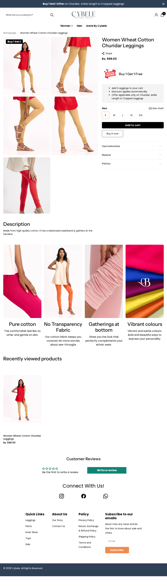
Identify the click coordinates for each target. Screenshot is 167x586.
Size (133, 108)
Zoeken (51, 15)
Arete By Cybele (96, 26)
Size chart (158, 108)
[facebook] (83, 496)
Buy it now (112, 133)
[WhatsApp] (105, 496)
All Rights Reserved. (32, 568)
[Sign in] (156, 15)
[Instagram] (61, 496)
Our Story (57, 520)
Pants (28, 526)
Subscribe (117, 550)
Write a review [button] (107, 470)
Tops (28, 538)
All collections (66, 26)
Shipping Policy (87, 536)
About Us (59, 514)
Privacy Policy (86, 520)
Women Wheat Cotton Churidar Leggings (22, 437)
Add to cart (132, 125)
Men (79, 26)
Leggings (30, 520)
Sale (27, 544)
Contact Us (58, 526)
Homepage (9, 33)
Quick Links (34, 514)
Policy (84, 514)
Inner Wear (31, 532)
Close (163, 4)
